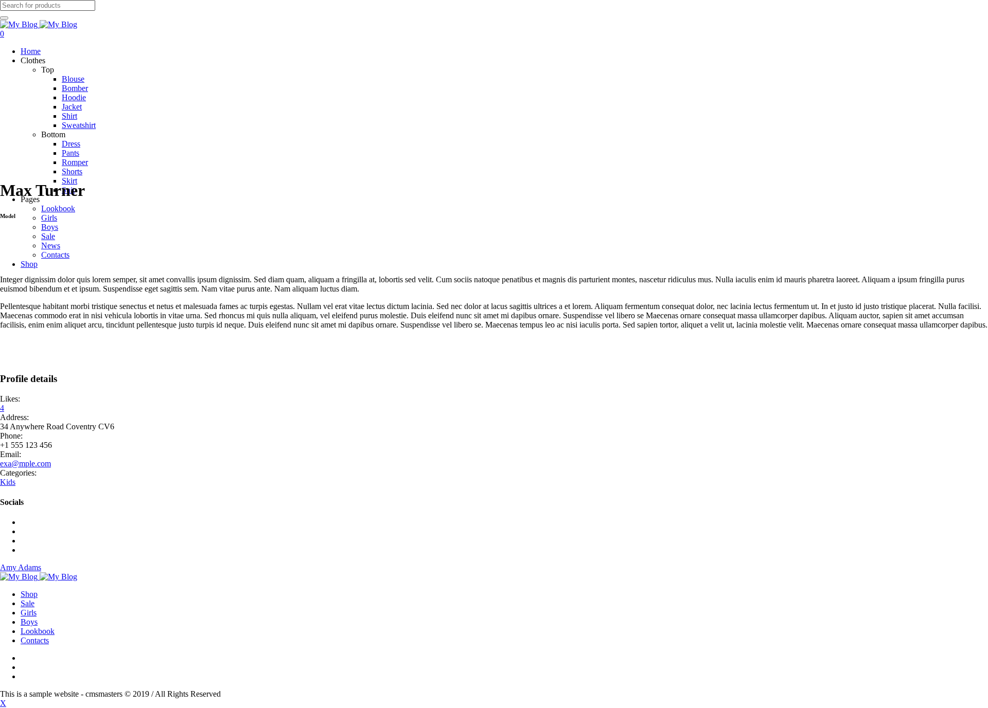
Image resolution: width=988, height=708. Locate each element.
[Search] (4, 18)
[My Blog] (38, 24)
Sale (27, 603)
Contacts (35, 640)
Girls (29, 612)
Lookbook (38, 631)
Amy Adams (20, 567)
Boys (29, 622)
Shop (29, 594)
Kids (7, 482)
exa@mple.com (25, 463)
